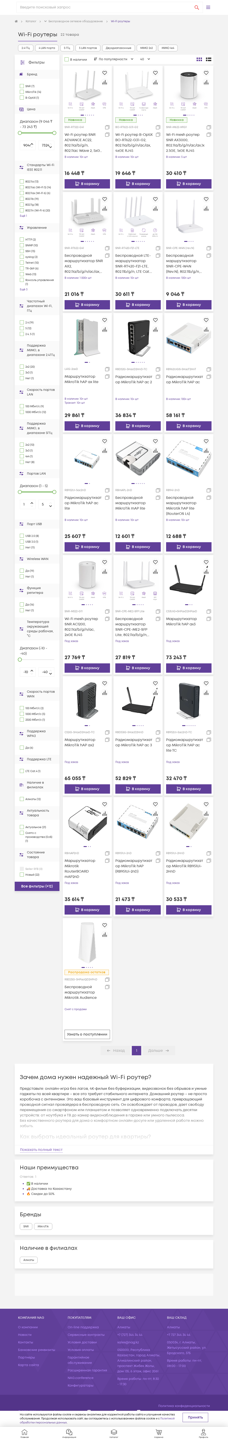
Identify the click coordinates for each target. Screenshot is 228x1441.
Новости (25, 1335)
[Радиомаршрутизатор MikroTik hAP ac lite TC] (189, 700)
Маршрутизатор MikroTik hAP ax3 (181, 621)
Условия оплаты (81, 1350)
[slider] (20, 133)
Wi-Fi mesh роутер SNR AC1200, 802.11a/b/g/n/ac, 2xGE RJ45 (81, 626)
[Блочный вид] (199, 59)
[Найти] (197, 7)
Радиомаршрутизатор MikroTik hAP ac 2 (133, 379)
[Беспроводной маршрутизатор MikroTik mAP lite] (138, 458)
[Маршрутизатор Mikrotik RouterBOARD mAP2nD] (87, 821)
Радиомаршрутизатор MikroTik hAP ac (184, 379)
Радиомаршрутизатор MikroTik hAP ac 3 (133, 742)
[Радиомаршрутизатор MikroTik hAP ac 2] (138, 337)
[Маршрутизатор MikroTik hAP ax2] (87, 700)
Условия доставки (82, 1342)
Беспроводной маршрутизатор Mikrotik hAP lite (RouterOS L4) (181, 505)
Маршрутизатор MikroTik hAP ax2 (80, 742)
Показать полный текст (41, 1149)
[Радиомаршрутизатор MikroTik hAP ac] (189, 337)
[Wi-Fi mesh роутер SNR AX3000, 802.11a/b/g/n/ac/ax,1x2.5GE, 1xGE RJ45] (189, 90)
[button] (113, 59)
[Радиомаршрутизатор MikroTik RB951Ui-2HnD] (189, 821)
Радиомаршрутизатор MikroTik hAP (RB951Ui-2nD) (133, 866)
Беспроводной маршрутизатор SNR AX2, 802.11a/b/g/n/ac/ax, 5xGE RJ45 (84, 263)
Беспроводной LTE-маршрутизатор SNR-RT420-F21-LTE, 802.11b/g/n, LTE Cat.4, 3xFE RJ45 (134, 263)
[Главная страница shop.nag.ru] (16, 22)
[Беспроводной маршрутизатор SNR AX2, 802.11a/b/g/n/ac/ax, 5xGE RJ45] (87, 216)
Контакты (25, 1342)
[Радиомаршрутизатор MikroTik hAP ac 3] (138, 700)
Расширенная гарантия (87, 1370)
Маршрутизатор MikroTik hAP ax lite (81, 379)
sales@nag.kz (128, 1342)
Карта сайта (28, 1365)
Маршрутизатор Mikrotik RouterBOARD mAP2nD (80, 868)
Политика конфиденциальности (184, 1406)
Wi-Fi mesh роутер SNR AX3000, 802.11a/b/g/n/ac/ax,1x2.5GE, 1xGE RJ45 (185, 142)
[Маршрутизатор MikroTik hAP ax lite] (87, 337)
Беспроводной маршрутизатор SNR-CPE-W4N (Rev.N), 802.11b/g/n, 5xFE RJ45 (183, 263)
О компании (28, 1327)
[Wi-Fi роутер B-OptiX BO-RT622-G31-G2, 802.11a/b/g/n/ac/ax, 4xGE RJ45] (138, 90)
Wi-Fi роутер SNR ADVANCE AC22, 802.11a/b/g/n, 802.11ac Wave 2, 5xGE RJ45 (83, 142)
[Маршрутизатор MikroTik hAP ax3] (189, 579)
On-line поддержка (83, 1327)
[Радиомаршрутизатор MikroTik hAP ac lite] (87, 458)
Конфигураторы (81, 1385)
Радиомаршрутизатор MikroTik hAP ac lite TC (184, 745)
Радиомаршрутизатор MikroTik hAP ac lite (83, 503)
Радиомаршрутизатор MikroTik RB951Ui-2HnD (184, 866)
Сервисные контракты (86, 1335)
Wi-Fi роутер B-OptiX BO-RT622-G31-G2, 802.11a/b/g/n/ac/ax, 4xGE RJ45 (134, 142)
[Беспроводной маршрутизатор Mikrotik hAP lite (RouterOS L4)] (189, 458)
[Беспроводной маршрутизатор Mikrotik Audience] (87, 942)
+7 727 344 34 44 (178, 1335)
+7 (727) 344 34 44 (129, 1335)
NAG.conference (81, 1378)
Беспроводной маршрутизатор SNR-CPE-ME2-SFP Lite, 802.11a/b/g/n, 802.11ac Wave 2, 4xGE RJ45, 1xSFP (134, 627)
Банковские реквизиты (36, 1350)
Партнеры (26, 1357)
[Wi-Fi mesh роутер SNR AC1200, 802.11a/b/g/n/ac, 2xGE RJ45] (87, 579)
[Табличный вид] (208, 59)
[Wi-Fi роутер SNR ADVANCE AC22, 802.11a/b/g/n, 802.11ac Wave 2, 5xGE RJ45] (87, 90)
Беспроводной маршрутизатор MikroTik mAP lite (130, 503)
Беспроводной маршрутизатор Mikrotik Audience (81, 992)
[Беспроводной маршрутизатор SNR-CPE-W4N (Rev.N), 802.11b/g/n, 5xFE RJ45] (189, 216)
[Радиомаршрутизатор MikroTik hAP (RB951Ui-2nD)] (138, 821)
